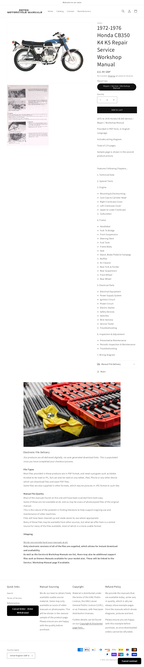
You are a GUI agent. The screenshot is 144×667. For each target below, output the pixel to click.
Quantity (100, 94)
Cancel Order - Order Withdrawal (22, 610)
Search (10, 593)
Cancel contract (129, 661)
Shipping (111, 76)
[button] (123, 11)
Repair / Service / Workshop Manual (116, 87)
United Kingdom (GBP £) (20, 655)
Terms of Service (14, 598)
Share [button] (103, 371)
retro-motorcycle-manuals (114, 660)
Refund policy (13, 603)
